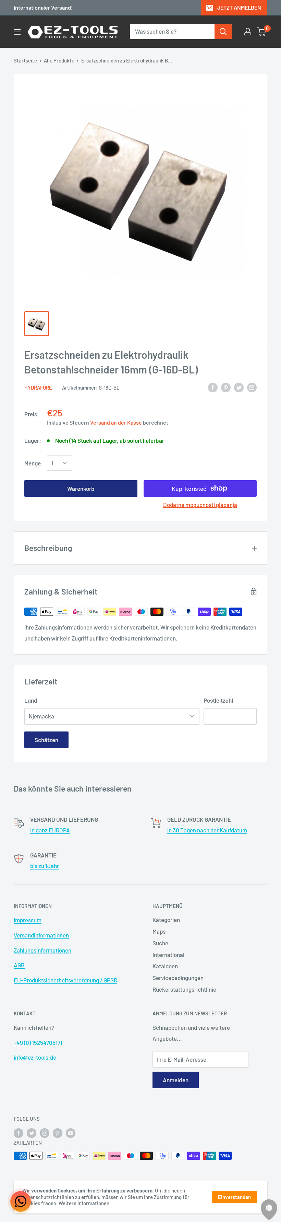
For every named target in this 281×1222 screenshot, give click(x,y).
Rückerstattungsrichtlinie (184, 989)
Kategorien (166, 919)
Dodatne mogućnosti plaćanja (200, 504)
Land (30, 700)
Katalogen (165, 965)
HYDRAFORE (38, 387)
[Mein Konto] (247, 31)
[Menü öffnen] (17, 32)
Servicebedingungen (178, 977)
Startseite (25, 60)
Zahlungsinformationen (42, 950)
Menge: (33, 463)
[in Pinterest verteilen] (226, 386)
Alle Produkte (59, 60)
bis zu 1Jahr (44, 865)
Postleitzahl (218, 700)
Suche (160, 942)
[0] (261, 31)
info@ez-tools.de (35, 1057)
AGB (19, 964)
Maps (159, 931)
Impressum (27, 919)
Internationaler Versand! (43, 7)
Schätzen (46, 739)
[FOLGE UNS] (18, 1133)
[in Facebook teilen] (213, 386)
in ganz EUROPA (50, 830)
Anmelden (175, 1079)
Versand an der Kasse (116, 422)
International (168, 954)
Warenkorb (81, 488)
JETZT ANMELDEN (239, 7)
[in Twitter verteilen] (239, 386)
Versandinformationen (41, 935)
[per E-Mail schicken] (252, 386)
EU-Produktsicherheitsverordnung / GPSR (65, 980)
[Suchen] (223, 31)
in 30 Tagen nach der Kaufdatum (207, 830)
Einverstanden (234, 1197)
